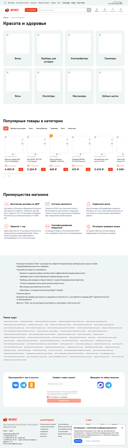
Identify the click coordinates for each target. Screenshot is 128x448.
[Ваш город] (4, 3)
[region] (64, 128)
